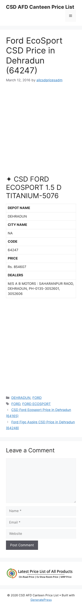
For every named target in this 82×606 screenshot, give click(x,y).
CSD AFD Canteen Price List (40, 7)
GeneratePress (41, 600)
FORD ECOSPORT (36, 404)
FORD (37, 398)
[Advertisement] (41, 130)
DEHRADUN (20, 398)
